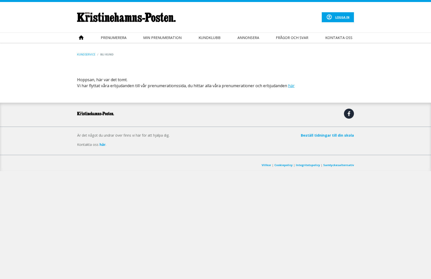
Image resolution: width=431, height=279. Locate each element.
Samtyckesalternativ (338, 165)
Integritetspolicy (308, 165)
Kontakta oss (338, 37)
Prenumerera (113, 37)
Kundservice (86, 54)
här (291, 85)
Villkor (266, 165)
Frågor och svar (292, 37)
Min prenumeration (162, 37)
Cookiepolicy (283, 165)
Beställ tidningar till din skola (327, 135)
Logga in (342, 17)
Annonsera (248, 37)
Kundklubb (209, 37)
